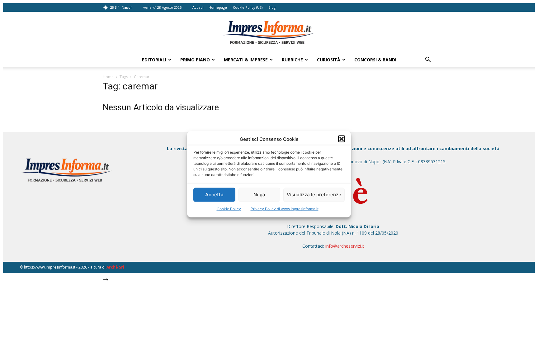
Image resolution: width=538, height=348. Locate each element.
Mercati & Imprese (246, 60)
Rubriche (292, 60)
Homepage (218, 7)
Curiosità (328, 60)
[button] (341, 139)
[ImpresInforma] (269, 32)
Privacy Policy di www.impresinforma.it (285, 208)
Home (108, 76)
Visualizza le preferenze (314, 195)
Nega (259, 195)
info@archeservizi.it (344, 246)
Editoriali (154, 60)
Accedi (198, 7)
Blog (272, 7)
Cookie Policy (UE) (247, 7)
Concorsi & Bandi (375, 60)
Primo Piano (195, 60)
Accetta (214, 195)
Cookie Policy (229, 208)
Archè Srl (115, 267)
